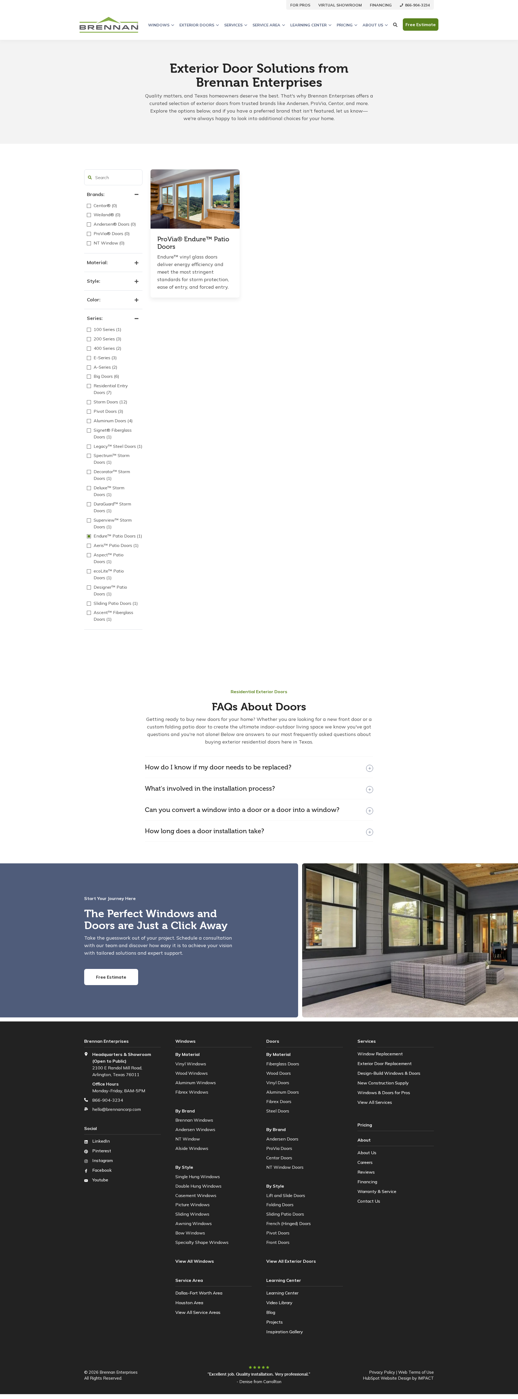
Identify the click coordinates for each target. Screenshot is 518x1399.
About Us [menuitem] (366, 1152)
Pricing (345, 25)
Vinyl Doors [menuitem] (277, 1082)
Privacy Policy (382, 1372)
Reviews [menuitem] (366, 1172)
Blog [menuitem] (270, 1312)
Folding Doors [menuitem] (280, 1204)
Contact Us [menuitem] (368, 1201)
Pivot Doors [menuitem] (277, 1233)
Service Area (266, 25)
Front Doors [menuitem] (277, 1242)
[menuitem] (300, 5)
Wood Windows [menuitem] (191, 1073)
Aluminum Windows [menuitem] (195, 1082)
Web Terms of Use (416, 1372)
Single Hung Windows (197, 1176)
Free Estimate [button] (420, 24)
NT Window (187, 1139)
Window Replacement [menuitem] (380, 1053)
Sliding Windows (192, 1214)
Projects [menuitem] (274, 1322)
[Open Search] (395, 25)
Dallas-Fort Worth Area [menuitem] (198, 1293)
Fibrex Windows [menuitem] (191, 1092)
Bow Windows (190, 1233)
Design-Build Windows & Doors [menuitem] (388, 1073)
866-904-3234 (107, 1100)
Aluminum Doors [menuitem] (282, 1092)
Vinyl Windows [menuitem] (190, 1063)
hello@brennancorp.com (116, 1109)
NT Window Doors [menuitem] (285, 1167)
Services (233, 25)
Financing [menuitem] (367, 1181)
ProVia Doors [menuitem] (279, 1148)
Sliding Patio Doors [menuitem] (285, 1214)
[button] (90, 177)
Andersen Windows (195, 1129)
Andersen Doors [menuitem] (282, 1139)
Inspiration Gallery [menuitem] (284, 1331)
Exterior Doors (196, 25)
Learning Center (308, 25)
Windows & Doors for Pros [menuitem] (383, 1092)
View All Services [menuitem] (374, 1102)
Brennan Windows (194, 1120)
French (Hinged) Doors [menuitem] (288, 1223)
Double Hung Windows (198, 1186)
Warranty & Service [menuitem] (376, 1191)
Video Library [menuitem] (279, 1302)
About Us (373, 25)
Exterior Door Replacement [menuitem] (384, 1063)
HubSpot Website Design (387, 1378)
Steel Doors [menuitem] (277, 1111)
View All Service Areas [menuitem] (197, 1312)
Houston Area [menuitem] (189, 1302)
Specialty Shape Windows (202, 1242)
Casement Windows (195, 1195)
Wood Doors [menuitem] (278, 1073)
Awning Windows (193, 1223)
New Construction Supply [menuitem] (383, 1083)
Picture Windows (192, 1204)
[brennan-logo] (109, 25)
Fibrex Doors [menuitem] (278, 1101)
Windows (158, 25)
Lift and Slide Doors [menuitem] (285, 1195)
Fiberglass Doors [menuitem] (282, 1063)
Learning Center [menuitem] (282, 1293)
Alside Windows (191, 1148)
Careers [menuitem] (365, 1162)
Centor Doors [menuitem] (279, 1157)
